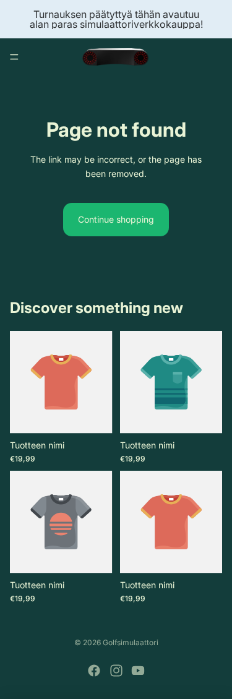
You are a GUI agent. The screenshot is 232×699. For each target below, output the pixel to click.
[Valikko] (14, 57)
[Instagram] (116, 670)
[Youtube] (138, 670)
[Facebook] (94, 670)
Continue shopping (116, 219)
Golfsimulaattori (130, 642)
